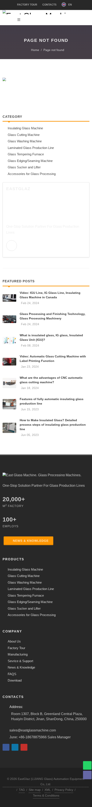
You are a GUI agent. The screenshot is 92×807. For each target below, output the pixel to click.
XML (48, 789)
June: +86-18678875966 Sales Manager (40, 737)
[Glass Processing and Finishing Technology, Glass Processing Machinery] (9, 319)
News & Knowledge (31, 540)
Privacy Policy (64, 789)
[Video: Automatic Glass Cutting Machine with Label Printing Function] (9, 362)
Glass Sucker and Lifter (24, 608)
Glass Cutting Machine (24, 576)
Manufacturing (18, 654)
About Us (14, 641)
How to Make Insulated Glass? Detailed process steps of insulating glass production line (53, 424)
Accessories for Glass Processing (32, 615)
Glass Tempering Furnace (26, 595)
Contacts (49, 4)
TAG (22, 789)
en (70, 4)
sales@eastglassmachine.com (32, 730)
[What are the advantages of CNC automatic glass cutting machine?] (9, 383)
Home (34, 50)
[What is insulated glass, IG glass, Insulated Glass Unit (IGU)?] (9, 340)
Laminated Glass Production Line (31, 589)
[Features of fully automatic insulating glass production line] (9, 404)
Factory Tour (27, 4)
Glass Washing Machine (25, 582)
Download (15, 680)
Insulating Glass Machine (25, 569)
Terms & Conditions (46, 795)
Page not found (53, 50)
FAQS (12, 674)
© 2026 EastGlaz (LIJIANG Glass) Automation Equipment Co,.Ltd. (45, 781)
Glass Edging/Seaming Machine (30, 602)
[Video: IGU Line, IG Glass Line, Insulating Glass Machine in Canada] (9, 298)
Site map (35, 789)
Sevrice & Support (20, 661)
